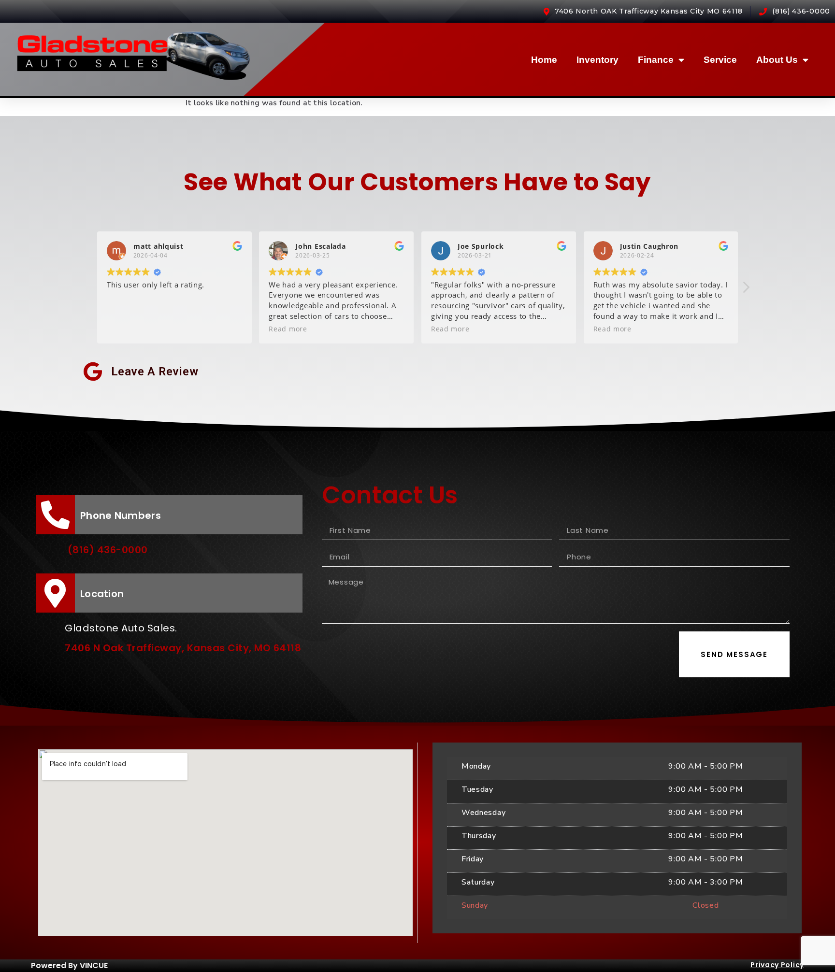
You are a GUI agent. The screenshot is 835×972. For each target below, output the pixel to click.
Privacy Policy (777, 965)
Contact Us (390, 495)
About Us (777, 60)
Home (544, 60)
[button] (745, 290)
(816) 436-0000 (108, 550)
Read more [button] (288, 329)
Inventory (597, 60)
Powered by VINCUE (69, 965)
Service (720, 60)
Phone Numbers (120, 515)
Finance (656, 60)
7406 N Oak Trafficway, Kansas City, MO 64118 (183, 648)
